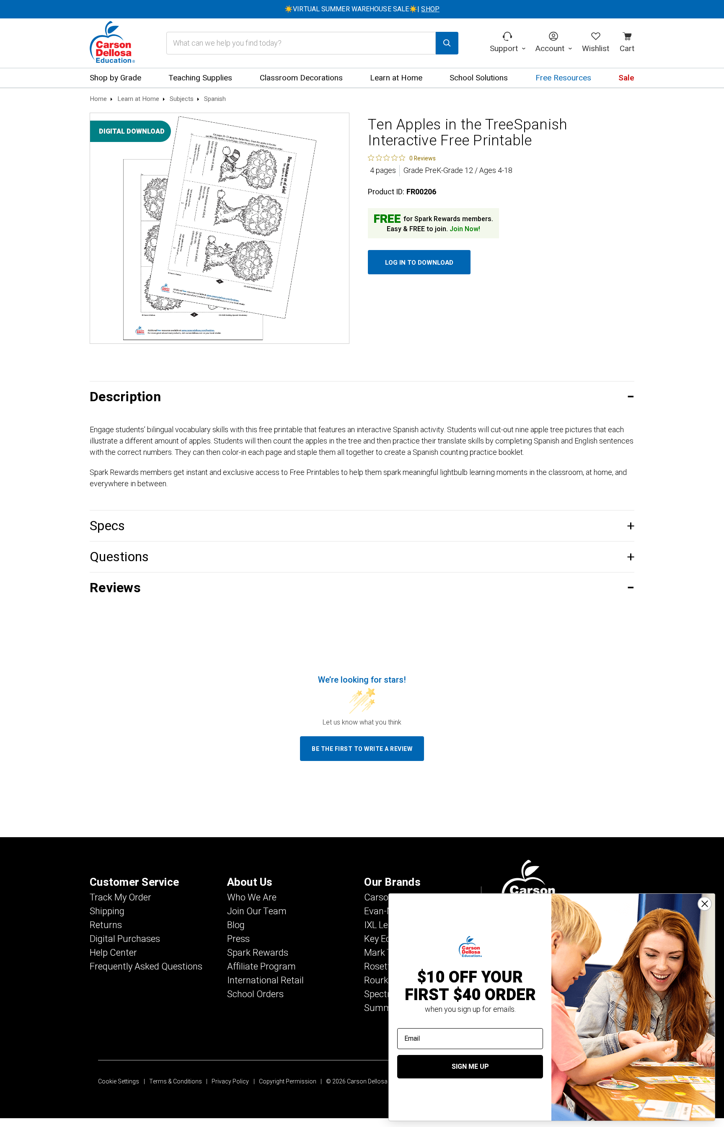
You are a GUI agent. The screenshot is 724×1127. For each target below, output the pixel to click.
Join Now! (465, 229)
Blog (236, 925)
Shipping (107, 911)
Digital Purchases (125, 939)
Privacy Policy (230, 1081)
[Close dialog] (705, 904)
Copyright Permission (287, 1081)
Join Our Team (257, 911)
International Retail (265, 980)
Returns (106, 925)
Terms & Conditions (175, 1081)
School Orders (255, 994)
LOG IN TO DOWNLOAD (419, 262)
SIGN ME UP (470, 1067)
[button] (362, 397)
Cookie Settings (118, 1081)
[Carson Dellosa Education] (112, 43)
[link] (402, 158)
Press (238, 939)
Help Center (113, 952)
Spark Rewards (257, 952)
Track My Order (120, 897)
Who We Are (252, 897)
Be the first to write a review (362, 749)
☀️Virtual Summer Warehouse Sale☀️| (362, 9)
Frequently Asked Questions (146, 966)
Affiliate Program (261, 966)
